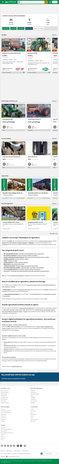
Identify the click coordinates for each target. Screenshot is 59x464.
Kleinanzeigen (4, 394)
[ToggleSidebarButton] (2, 2)
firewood (13, 286)
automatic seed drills (23, 262)
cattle (19, 289)
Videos (35, 28)
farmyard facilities (36, 294)
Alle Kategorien (4, 399)
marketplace (5, 244)
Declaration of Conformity (24, 453)
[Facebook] (8, 446)
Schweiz (3, 434)
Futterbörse (3, 417)
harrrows (17, 259)
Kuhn (3, 311)
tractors (39, 285)
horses (22, 289)
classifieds (13, 28)
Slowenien (3, 438)
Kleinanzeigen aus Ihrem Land (9, 101)
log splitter (46, 257)
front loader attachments (22, 271)
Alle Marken (3, 401)
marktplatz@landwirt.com (6, 462)
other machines (6, 296)
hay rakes (23, 255)
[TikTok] (11, 446)
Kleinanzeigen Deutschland (7, 432)
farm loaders (21, 269)
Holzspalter (33, 399)
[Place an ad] (50, 2)
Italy (52, 326)
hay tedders (28, 255)
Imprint (15, 453)
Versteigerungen (4, 397)
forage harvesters (40, 267)
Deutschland (3, 431)
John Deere (21, 253)
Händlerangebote (5, 392)
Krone (6, 311)
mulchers (16, 262)
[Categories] (18, 446)
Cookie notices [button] (17, 451)
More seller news (54, 233)
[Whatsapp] (14, 445)
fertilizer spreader (20, 266)
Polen (2, 439)
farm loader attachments (34, 271)
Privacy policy (25, 451)
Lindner (16, 309)
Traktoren (33, 390)
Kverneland (15, 311)
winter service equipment (34, 269)
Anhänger (33, 402)
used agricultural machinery (46, 241)
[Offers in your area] (18, 2)
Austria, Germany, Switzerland (43, 326)
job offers (46, 289)
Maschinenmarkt (4, 390)
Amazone (20, 311)
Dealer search (29, 28)
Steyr (5, 309)
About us (3, 451)
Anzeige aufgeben (5, 402)
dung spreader (35, 266)
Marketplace (21, 28)
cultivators (22, 259)
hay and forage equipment (47, 285)
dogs (29, 289)
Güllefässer (33, 397)
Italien (2, 436)
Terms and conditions (6, 453)
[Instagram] (5, 446)
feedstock (7, 286)
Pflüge (32, 395)
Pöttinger (10, 311)
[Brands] (21, 446)
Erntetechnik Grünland (6, 410)
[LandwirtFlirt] (25, 446)
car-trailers (14, 260)
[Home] (10, 2)
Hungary (4, 328)
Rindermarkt (3, 414)
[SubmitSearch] (46, 2)
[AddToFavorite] (23, 39)
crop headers (33, 267)
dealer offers (6, 28)
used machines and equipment (26, 308)
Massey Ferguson (40, 309)
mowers (19, 255)
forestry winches (28, 257)
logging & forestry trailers (38, 257)
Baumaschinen (34, 401)
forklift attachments (44, 271)
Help (4, 456)
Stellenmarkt (4, 419)
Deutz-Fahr (33, 421)
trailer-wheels (21, 264)
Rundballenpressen (35, 394)
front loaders (13, 271)
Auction (41, 28)
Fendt (25, 253)
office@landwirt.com (17, 366)
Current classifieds (6, 138)
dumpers (10, 260)
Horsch (25, 311)
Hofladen (3, 421)
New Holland (30, 253)
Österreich (3, 427)
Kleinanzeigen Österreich (6, 429)
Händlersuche (4, 395)
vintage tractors (40, 253)
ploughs (26, 259)
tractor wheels (14, 264)
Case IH (20, 309)
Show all (54, 35)
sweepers (27, 269)
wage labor (4, 291)
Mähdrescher (33, 392)
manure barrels (27, 266)
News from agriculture (7, 203)
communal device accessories (49, 294)
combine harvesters (25, 267)
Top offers (4, 35)
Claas (35, 253)
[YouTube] (2, 446)
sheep (26, 289)
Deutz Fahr (52, 309)
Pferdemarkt (3, 416)
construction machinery (31, 285)
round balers (34, 255)
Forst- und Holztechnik (6, 412)
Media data (9, 451)
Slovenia (8, 328)
